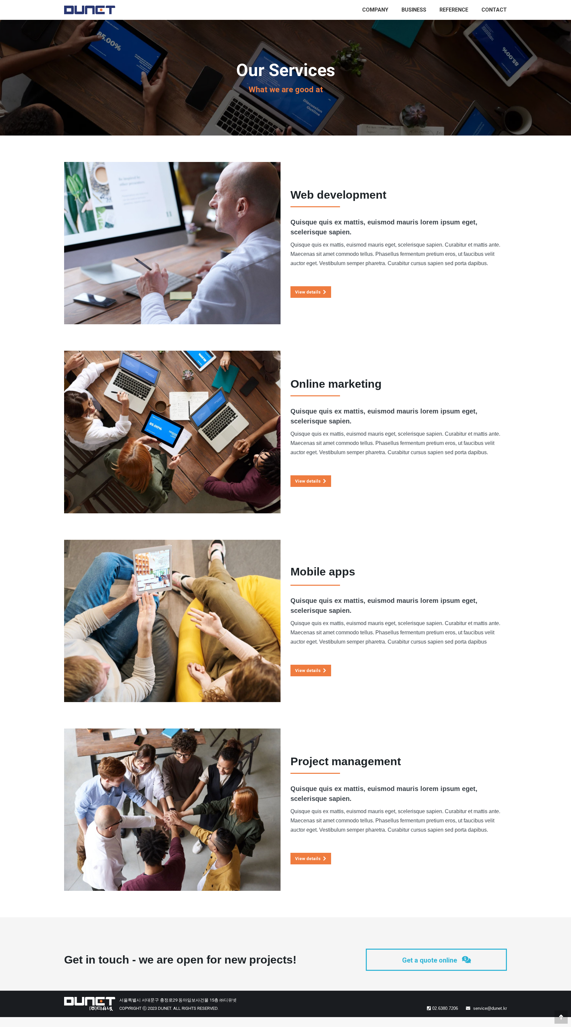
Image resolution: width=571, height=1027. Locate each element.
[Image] (172, 243)
